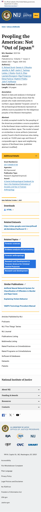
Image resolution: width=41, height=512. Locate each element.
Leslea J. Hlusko (8, 73)
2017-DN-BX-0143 (11, 165)
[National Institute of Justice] (33, 438)
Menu (36, 15)
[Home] (22, 15)
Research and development (16, 271)
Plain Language (6, 471)
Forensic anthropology (14, 255)
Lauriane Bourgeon (9, 76)
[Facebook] (4, 415)
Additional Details (11, 156)
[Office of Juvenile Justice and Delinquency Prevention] (8, 446)
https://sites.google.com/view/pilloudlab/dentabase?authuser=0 (20, 227)
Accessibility (6, 460)
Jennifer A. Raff (8, 70)
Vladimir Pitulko (20, 79)
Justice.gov (5, 503)
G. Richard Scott (8, 67)
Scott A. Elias (21, 73)
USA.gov (4, 497)
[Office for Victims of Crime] (20, 446)
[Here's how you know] (20, 4)
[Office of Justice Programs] (7, 15)
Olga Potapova (24, 76)
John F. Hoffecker (9, 82)
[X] (11, 415)
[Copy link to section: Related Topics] (19, 239)
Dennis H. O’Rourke (24, 67)
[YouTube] (18, 415)
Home (3, 27)
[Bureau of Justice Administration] (8, 437)
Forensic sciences (12, 243)
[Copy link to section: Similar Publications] (24, 284)
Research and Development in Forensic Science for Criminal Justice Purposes (17, 264)
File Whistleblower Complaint (12, 466)
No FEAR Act (6, 487)
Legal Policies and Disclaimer (12, 482)
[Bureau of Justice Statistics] (20, 439)
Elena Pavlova (7, 79)
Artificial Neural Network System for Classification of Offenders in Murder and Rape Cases (19, 291)
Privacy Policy (6, 476)
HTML (9, 210)
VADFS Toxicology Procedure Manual (19, 306)
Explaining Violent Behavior (16, 299)
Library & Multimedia (13, 27)
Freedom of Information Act (11, 492)
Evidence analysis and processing (19, 249)
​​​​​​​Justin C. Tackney (22, 70)
